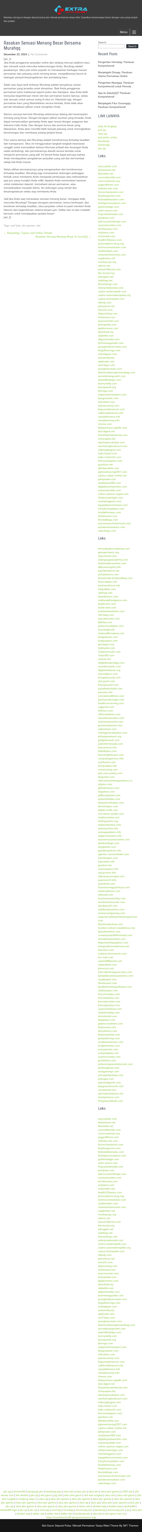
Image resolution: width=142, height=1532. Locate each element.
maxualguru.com (108, 673)
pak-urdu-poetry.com (110, 773)
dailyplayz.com (106, 1019)
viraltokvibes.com (108, 250)
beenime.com (106, 949)
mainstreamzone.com (110, 721)
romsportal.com (107, 1089)
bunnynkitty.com (107, 383)
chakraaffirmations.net (111, 633)
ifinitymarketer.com (109, 1034)
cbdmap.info (105, 592)
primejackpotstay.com (110, 1075)
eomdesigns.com (108, 857)
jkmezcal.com (106, 968)
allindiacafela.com (108, 468)
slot (38, 225)
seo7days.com (106, 365)
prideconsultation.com (111, 625)
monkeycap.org (107, 261)
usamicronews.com (109, 1056)
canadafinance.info (109, 416)
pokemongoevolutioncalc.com (115, 1064)
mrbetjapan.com (107, 354)
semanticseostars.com (111, 717)
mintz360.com (106, 655)
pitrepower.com (107, 479)
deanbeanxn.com (108, 596)
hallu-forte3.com (107, 453)
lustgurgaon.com (108, 640)
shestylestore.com (108, 1097)
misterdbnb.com (107, 964)
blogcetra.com (106, 776)
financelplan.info (107, 581)
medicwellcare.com (109, 891)
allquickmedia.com (109, 339)
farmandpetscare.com (111, 754)
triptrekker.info (106, 861)
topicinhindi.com (107, 555)
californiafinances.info (110, 412)
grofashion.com (107, 1060)
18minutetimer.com (109, 714)
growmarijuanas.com (110, 725)
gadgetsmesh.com (109, 740)
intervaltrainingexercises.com (115, 972)
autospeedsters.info (109, 832)
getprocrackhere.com (110, 1023)
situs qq (102, 133)
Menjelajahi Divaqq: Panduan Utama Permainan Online (115, 74)
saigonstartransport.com (112, 394)
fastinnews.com (107, 1027)
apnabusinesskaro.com (111, 527)
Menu (123, 32)
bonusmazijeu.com (109, 994)
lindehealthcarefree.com (112, 563)
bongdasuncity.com (109, 677)
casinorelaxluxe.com (110, 1008)
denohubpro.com (108, 806)
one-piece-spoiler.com (111, 813)
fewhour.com (105, 710)
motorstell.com (106, 236)
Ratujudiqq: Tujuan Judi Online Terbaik (28, 232)
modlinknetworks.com (110, 1041)
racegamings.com (108, 1071)
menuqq (44, 1509)
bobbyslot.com (106, 648)
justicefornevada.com (110, 743)
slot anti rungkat (93, 1495)
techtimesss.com (108, 228)
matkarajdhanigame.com (112, 600)
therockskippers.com (110, 460)
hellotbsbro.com (107, 751)
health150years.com (110, 239)
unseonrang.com (108, 769)
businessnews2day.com (112, 898)
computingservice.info (111, 758)
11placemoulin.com (109, 651)
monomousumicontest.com (114, 839)
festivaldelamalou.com (111, 199)
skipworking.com (107, 313)
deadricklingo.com (108, 843)
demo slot (84, 1506)
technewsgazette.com (111, 342)
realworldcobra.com (109, 824)
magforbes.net (106, 258)
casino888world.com (110, 960)
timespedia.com (107, 324)
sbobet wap (99, 1506)
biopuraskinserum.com (111, 409)
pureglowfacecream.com (112, 346)
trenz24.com (105, 309)
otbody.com (104, 302)
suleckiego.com (107, 530)
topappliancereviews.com (113, 504)
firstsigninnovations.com (112, 203)
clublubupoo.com (108, 990)
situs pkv (69, 1491)
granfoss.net (105, 464)
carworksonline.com (109, 225)
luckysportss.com (108, 1049)
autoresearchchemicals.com (114, 523)
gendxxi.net (104, 865)
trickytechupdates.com (111, 508)
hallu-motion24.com (109, 457)
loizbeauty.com (106, 317)
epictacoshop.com (108, 405)
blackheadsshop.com (110, 924)
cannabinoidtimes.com (111, 695)
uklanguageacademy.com (113, 559)
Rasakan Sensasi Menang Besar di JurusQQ (63, 236)
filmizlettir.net (105, 173)
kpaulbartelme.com (109, 931)
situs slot (110, 1495)
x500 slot (127, 1491)
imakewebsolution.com (111, 611)
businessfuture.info (109, 585)
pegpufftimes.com (108, 184)
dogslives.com (106, 791)
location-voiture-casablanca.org (116, 927)
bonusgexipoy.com (109, 1005)
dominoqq (104, 144)
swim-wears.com (108, 210)
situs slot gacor (73, 1495)
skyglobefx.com (107, 846)
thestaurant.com (107, 983)
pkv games (28, 225)
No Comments (39, 54)
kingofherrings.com (109, 350)
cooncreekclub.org (109, 180)
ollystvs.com (105, 784)
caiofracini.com (107, 762)
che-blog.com (106, 614)
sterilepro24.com (108, 905)
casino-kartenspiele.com (112, 291)
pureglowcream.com (110, 368)
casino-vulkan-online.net (112, 475)
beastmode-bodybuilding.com (115, 578)
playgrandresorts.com (111, 1086)
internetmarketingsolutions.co (115, 780)
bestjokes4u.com (108, 636)
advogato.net (105, 276)
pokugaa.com (106, 1078)
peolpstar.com (106, 217)
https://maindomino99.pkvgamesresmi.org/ (71, 1517)
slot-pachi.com (106, 681)
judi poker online (107, 137)
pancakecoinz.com (109, 618)
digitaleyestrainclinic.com (112, 486)
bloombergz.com (108, 284)
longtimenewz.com (109, 1045)
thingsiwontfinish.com (110, 1100)
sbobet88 (129, 1506)
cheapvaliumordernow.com (113, 946)
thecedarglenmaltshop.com (114, 548)
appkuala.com (106, 361)
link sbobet (22, 1495)
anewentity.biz (106, 357)
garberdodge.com (108, 206)
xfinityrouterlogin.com (110, 497)
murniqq (56, 1509)
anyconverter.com (108, 320)
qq (128, 1509)
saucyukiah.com (107, 166)
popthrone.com (107, 603)
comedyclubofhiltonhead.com (115, 935)
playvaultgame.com (109, 1082)
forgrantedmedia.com (110, 214)
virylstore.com (106, 232)
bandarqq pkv (35, 1491)
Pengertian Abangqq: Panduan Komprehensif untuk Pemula (116, 84)
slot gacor (46, 1495)
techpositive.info (107, 765)
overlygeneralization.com (112, 732)
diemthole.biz (106, 331)
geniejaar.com (106, 644)
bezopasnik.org (107, 387)
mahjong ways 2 (27, 1498)
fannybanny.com (107, 1030)
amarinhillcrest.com (109, 269)
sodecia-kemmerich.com (112, 953)
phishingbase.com (108, 1067)
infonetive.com (106, 401)
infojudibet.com (107, 589)
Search (102, 42)
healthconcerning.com (111, 703)
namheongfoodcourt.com (112, 446)
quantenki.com (106, 883)
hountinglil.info (106, 629)
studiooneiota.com (108, 817)
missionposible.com (109, 490)
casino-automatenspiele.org (114, 295)
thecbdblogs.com (108, 519)
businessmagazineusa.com (114, 887)
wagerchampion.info (110, 835)
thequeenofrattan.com (111, 802)
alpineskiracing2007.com (112, 471)
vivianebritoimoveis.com (112, 254)
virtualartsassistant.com (112, 938)
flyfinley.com (105, 622)
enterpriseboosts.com (110, 287)
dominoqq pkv (84, 1509)
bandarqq (103, 141)
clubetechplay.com (109, 1012)
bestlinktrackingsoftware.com (115, 986)
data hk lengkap (107, 126)
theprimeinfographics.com (113, 942)
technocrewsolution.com (112, 247)
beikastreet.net (106, 169)
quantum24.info (107, 879)
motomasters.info (108, 868)
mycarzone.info (107, 872)
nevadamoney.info (108, 420)
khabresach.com (107, 516)
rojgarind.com (106, 706)
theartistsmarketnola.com (113, 435)
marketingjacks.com (109, 501)
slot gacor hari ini (115, 1513)
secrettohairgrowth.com (112, 376)
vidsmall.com (105, 894)
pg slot (58, 1495)
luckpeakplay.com (108, 1053)
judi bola (16, 225)
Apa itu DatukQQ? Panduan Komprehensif (114, 94)
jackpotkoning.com (109, 1038)
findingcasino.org (108, 821)
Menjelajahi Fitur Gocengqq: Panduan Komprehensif (114, 105)
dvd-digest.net (106, 431)
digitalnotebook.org (109, 670)
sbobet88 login (8, 1509)
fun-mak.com (105, 957)
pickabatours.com (108, 574)
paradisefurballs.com (110, 688)
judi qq (102, 129)
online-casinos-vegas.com (113, 493)
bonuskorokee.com (109, 1001)
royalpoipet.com (107, 979)
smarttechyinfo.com (109, 666)
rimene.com (105, 423)
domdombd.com (107, 1016)
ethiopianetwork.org (109, 736)
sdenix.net (104, 265)
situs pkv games (110, 1491)
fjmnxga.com (105, 390)
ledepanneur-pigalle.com (112, 427)
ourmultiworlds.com (109, 177)
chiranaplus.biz (107, 438)
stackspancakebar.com (111, 442)
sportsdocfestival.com (110, 1093)
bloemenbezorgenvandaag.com (116, 372)
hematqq (68, 1509)
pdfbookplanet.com (109, 795)
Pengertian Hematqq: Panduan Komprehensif (116, 64)
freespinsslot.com (108, 684)
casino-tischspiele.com (111, 298)
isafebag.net (105, 280)
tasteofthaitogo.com (109, 379)
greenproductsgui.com (111, 699)
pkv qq (102, 148)
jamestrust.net (106, 306)
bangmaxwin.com (108, 398)
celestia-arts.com (108, 188)
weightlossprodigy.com (111, 662)
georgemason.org (108, 552)
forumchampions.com (110, 192)
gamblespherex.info (109, 850)
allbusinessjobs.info (109, 567)
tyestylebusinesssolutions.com (115, 975)
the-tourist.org (106, 273)
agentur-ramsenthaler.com (113, 854)
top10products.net (108, 570)
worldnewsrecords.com (111, 902)
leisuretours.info (107, 747)
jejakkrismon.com (108, 328)
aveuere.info (105, 692)
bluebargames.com (109, 195)
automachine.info (108, 828)
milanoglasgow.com (109, 449)
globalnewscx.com (108, 787)
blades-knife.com (108, 810)
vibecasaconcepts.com (111, 876)
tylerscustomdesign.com (112, 221)
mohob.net (104, 659)
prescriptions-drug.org (111, 243)
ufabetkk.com (106, 335)
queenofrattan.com (109, 798)
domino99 (19, 1491)
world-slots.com (107, 607)
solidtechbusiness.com (111, 909)
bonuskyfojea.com (108, 997)
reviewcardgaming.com (111, 913)
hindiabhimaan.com (109, 512)
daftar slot (38, 1513)
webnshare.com (107, 729)
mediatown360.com (109, 482)
